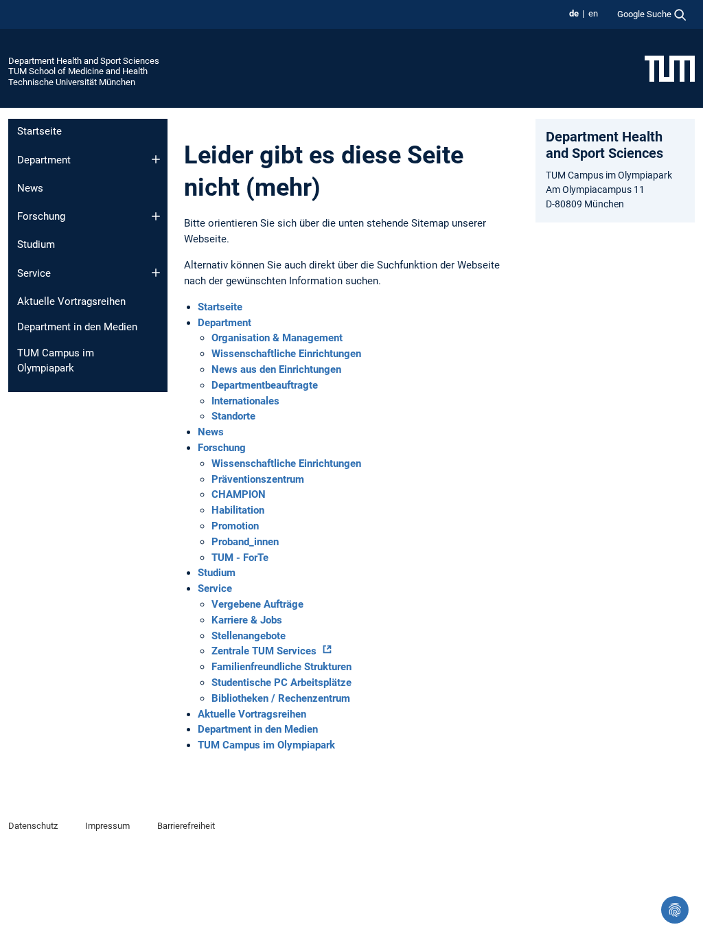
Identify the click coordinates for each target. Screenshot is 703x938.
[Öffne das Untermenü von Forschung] (156, 216)
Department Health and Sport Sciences (83, 61)
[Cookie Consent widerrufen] (675, 910)
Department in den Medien (77, 327)
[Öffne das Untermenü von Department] (156, 159)
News (30, 188)
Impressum (107, 826)
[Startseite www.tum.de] (670, 68)
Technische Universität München (71, 82)
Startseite (39, 131)
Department (44, 160)
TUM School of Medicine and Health (78, 71)
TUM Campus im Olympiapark (55, 361)
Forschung (41, 216)
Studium (36, 244)
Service (34, 273)
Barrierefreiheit (186, 826)
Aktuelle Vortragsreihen (71, 301)
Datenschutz (33, 826)
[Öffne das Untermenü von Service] (156, 272)
